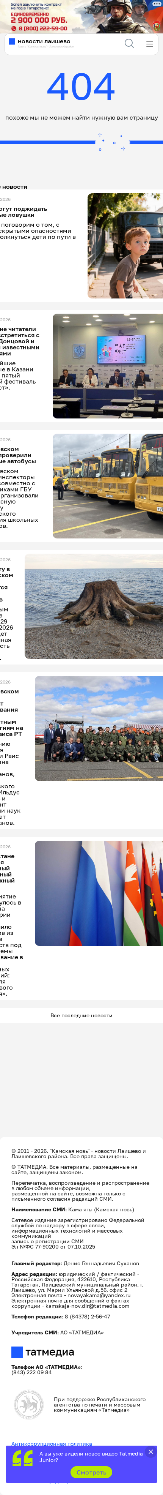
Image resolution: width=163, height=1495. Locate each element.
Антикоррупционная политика (51, 1443)
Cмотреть (92, 1472)
